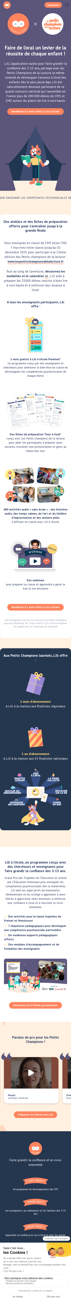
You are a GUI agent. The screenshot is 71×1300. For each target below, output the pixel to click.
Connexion (53, 5)
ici (46, 276)
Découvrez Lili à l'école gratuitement (35, 1005)
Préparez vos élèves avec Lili (35, 1114)
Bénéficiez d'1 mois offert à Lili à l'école (35, 111)
